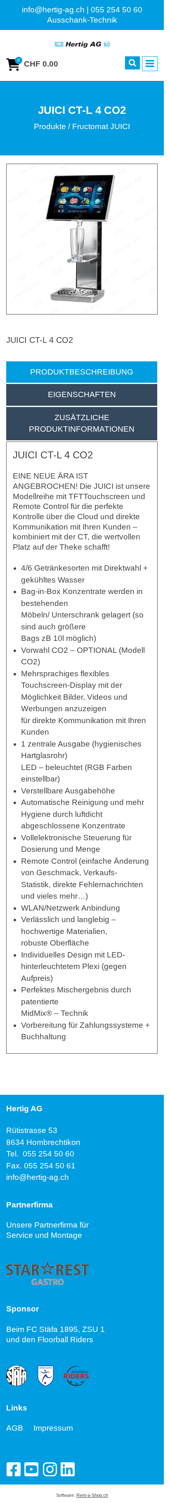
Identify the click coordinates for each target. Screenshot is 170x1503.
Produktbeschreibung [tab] (81, 372)
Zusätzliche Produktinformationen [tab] (82, 423)
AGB (19, 1428)
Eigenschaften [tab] (82, 394)
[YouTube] (31, 1469)
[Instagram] (49, 1469)
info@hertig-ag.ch (37, 1177)
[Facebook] (13, 1469)
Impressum (53, 1428)
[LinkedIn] (68, 1469)
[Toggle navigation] (150, 63)
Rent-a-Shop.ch (92, 1495)
